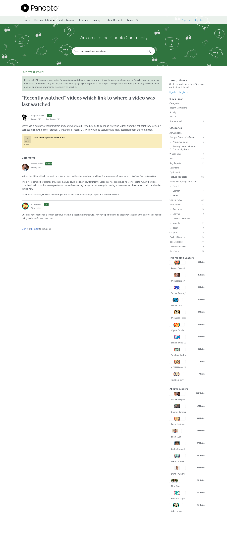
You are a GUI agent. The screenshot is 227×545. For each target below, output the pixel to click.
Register (198, 20)
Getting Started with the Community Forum (188, 148)
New (36, 137)
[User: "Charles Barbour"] (177, 406)
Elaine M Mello (178, 461)
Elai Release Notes (187, 246)
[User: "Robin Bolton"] (25, 206)
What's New (187, 154)
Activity (173, 112)
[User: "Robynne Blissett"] (25, 117)
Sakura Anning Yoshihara (178, 293)
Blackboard (188, 209)
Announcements (188, 142)
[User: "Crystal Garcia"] (177, 325)
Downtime (174, 167)
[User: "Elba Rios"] (174, 481)
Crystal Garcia (177, 330)
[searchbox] (113, 51)
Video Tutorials (67, 20)
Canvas (188, 214)
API (187, 158)
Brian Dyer (176, 437)
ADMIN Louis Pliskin (178, 367)
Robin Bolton (36, 204)
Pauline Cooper (178, 498)
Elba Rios (175, 486)
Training (96, 20)
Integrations (187, 204)
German (188, 191)
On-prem (187, 232)
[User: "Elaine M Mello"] (177, 456)
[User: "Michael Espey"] (25, 167)
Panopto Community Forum (187, 137)
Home (27, 20)
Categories (174, 103)
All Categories (176, 133)
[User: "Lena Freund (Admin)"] (177, 337)
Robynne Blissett (38, 115)
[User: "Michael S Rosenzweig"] (177, 312)
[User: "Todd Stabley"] (176, 374)
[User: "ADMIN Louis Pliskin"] (177, 362)
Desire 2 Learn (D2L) (188, 218)
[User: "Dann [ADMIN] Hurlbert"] (177, 468)
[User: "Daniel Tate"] (175, 300)
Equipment (187, 172)
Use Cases (187, 251)
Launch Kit (133, 20)
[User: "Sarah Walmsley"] (177, 349)
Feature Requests (114, 20)
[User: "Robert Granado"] (177, 263)
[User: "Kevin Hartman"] (177, 419)
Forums (83, 20)
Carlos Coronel (178, 449)
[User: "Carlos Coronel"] (177, 443)
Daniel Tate (176, 305)
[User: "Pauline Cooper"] (177, 493)
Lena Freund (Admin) (178, 342)
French (188, 186)
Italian (175, 195)
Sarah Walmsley (178, 355)
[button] (26, 141)
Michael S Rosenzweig (178, 318)
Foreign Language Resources (187, 181)
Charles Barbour (178, 412)
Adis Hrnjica (176, 511)
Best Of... (173, 116)
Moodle (188, 223)
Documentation (43, 20)
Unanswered (187, 121)
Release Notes (187, 242)
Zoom (188, 228)
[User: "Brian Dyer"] (175, 431)
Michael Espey (37, 164)
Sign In (186, 20)
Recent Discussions (178, 108)
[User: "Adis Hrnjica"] (176, 505)
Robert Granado (178, 268)
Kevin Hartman (178, 424)
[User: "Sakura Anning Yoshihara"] (177, 287)
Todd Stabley (177, 380)
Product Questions (187, 237)
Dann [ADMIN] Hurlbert (178, 474)
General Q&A (187, 200)
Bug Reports (187, 163)
